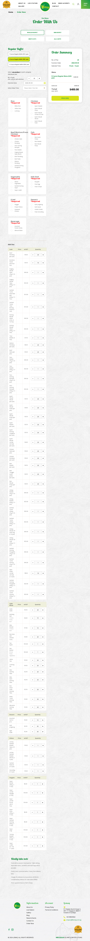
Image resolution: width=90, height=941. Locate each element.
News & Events (31, 918)
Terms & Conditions (51, 910)
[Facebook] (9, 930)
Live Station (30, 910)
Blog (28, 915)
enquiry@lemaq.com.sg (73, 920)
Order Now (21, 12)
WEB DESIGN (60, 937)
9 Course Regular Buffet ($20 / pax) (18, 59)
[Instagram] (12, 930)
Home (10, 12)
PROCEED (65, 98)
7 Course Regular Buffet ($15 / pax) (18, 54)
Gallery (28, 913)
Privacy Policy (49, 907)
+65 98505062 (70, 917)
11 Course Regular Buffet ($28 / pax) (19, 64)
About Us (29, 907)
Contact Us (30, 921)
